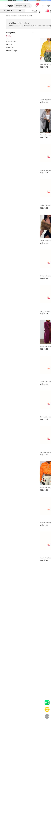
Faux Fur (9, 48)
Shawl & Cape (11, 51)
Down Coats (11, 42)
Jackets (9, 39)
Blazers (9, 45)
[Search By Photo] (24, 5)
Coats (8, 36)
